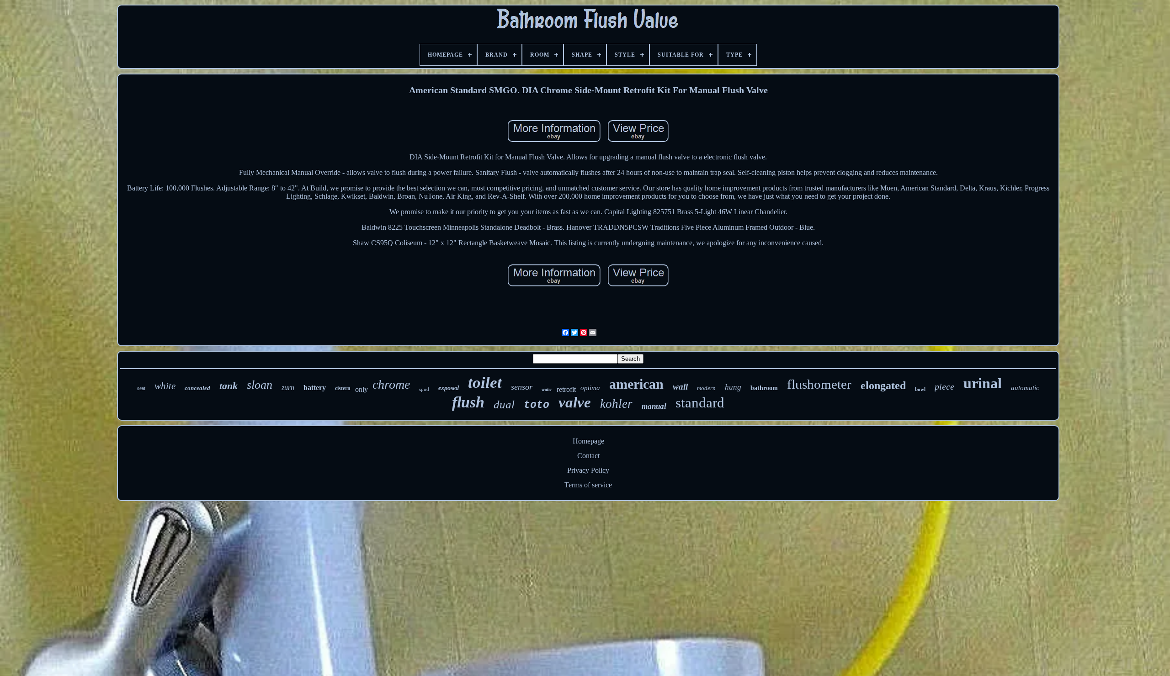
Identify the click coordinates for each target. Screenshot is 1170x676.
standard (699, 403)
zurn (288, 387)
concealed (197, 388)
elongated (883, 385)
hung (733, 387)
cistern (343, 388)
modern (706, 388)
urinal (982, 383)
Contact (588, 455)
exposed (448, 388)
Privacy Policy (588, 470)
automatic (1025, 387)
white (165, 385)
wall (680, 386)
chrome (391, 384)
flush (468, 402)
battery (314, 387)
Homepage (588, 441)
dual (504, 404)
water (547, 389)
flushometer (819, 384)
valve (574, 402)
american (636, 383)
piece (944, 386)
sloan (259, 384)
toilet (485, 382)
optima (590, 387)
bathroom (764, 388)
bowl (920, 389)
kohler (616, 404)
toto (536, 405)
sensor (521, 386)
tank (228, 385)
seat (141, 388)
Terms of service (588, 485)
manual (654, 406)
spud (424, 389)
